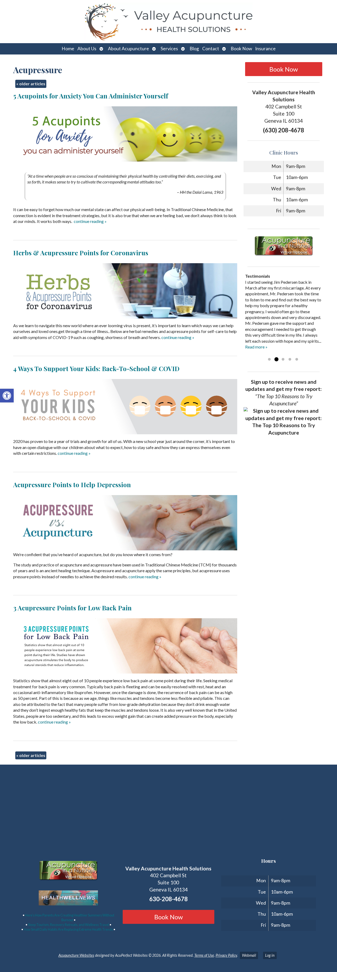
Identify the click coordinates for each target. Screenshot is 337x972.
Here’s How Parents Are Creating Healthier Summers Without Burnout (69, 917)
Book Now (241, 48)
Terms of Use (204, 955)
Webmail (249, 955)
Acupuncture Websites (76, 955)
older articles (30, 83)
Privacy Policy (226, 955)
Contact (210, 48)
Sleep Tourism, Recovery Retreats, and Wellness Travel (68, 925)
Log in (270, 955)
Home (68, 48)
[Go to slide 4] (290, 359)
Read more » (256, 346)
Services (169, 48)
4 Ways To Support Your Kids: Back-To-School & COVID (96, 368)
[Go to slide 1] (269, 359)
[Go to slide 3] (283, 359)
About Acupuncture (128, 48)
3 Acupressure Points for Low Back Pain (72, 608)
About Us (86, 48)
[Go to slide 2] (276, 359)
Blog (194, 48)
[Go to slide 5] (296, 359)
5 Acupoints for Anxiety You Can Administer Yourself (90, 96)
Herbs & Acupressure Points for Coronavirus (80, 252)
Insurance (265, 48)
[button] (7, 395)
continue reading (90, 221)
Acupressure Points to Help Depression (72, 484)
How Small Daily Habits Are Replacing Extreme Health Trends (68, 929)
